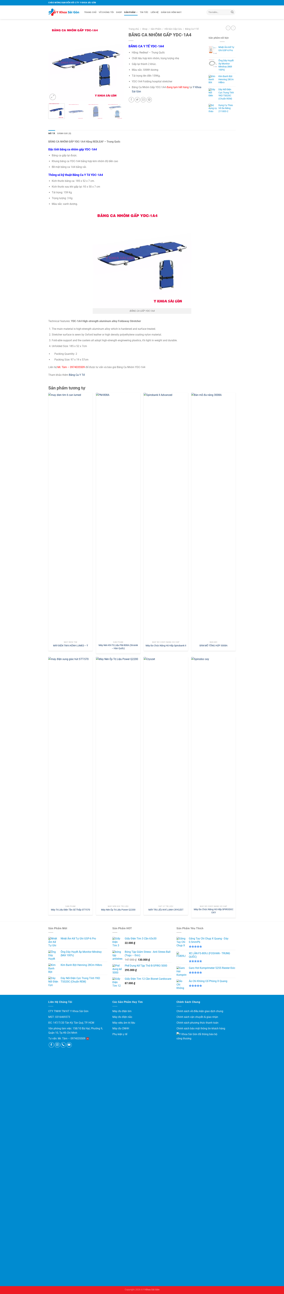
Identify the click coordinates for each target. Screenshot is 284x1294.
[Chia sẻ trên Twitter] (137, 99)
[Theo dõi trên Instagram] (57, 1045)
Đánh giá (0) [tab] (64, 133)
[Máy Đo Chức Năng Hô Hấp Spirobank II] (166, 516)
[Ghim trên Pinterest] (149, 99)
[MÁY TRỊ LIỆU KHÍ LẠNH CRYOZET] (166, 780)
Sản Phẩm (129, 12)
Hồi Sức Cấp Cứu (173, 29)
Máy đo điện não (122, 1016)
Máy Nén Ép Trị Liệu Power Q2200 (118, 909)
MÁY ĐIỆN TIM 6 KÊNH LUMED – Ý (70, 645)
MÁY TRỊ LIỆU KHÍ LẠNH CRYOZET (165, 909)
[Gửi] (232, 12)
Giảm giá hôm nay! (171, 12)
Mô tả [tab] (51, 133)
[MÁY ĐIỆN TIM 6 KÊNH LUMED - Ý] (70, 516)
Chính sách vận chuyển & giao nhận (197, 1016)
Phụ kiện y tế (119, 1034)
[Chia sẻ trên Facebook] (131, 99)
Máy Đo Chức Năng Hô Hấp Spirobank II (166, 645)
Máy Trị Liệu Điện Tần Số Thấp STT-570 (70, 909)
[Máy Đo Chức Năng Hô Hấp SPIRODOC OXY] (213, 780)
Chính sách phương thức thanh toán (197, 1022)
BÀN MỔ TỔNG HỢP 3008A (213, 645)
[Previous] (54, 63)
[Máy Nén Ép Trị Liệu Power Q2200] (118, 780)
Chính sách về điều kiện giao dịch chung (200, 1011)
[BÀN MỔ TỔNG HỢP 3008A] (213, 516)
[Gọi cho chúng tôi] (63, 1045)
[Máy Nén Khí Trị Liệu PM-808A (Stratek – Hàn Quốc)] (118, 516)
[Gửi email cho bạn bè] (143, 99)
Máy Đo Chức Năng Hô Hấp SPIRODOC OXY (213, 911)
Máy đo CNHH (120, 1028)
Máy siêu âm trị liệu (123, 1022)
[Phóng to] (52, 97)
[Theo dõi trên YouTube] (69, 1045)
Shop (119, 12)
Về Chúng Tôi (106, 12)
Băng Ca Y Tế (192, 29)
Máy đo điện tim (121, 1011)
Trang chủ (90, 12)
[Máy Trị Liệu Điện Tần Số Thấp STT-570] (70, 780)
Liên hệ (155, 12)
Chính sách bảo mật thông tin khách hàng (201, 1028)
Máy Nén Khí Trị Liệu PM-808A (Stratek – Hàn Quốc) (118, 647)
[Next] (118, 63)
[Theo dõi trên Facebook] (51, 1045)
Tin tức (144, 12)
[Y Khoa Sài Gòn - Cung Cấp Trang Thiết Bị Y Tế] (63, 12)
